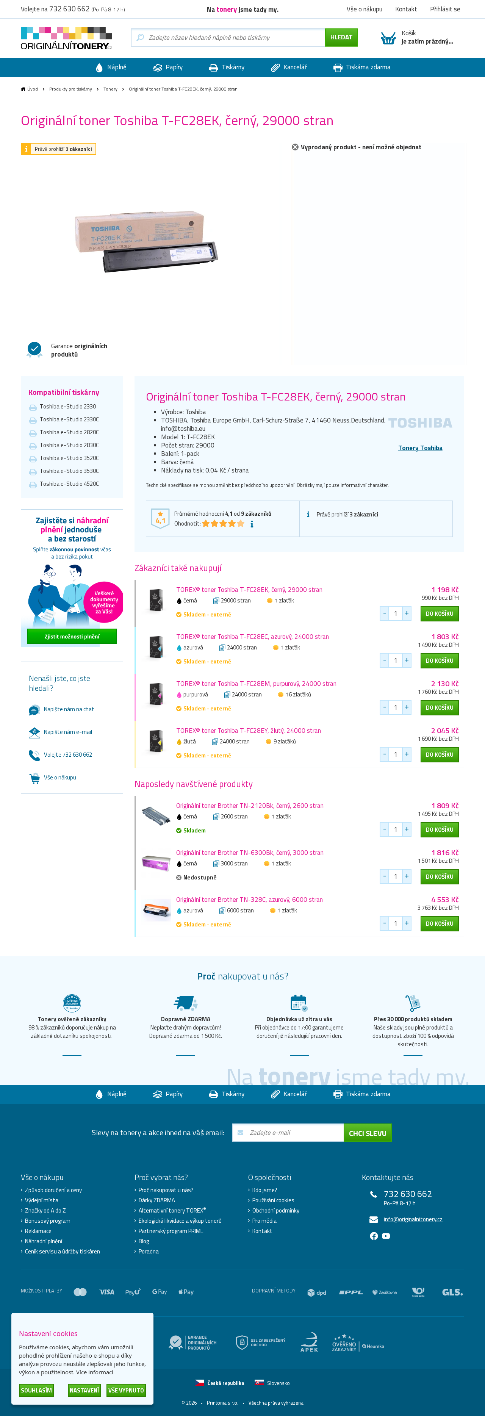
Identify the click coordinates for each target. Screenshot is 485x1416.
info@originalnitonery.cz (413, 1219)
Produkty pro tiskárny (70, 88)
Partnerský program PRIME (171, 1231)
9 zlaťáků (285, 741)
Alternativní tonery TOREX (172, 1210)
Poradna (149, 1251)
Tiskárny (232, 67)
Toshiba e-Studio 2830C (69, 445)
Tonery (110, 88)
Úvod (32, 88)
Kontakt (262, 1231)
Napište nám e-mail (68, 732)
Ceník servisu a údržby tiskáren (62, 1251)
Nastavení (84, 1390)
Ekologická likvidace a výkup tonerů (180, 1221)
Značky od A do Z (45, 1210)
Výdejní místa (41, 1200)
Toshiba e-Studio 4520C (69, 483)
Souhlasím (36, 1390)
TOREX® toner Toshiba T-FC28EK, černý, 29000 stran (249, 590)
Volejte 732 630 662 (68, 754)
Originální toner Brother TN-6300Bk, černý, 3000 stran (250, 852)
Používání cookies (273, 1200)
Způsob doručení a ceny (53, 1190)
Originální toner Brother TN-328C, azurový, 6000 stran (249, 899)
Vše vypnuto (126, 1390)
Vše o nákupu (60, 777)
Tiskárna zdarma (367, 67)
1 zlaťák (284, 600)
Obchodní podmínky (275, 1210)
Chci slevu (367, 1133)
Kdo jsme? (264, 1190)
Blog (144, 1241)
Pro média (264, 1221)
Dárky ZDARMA (157, 1200)
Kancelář (294, 67)
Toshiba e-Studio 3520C (69, 458)
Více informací (94, 1372)
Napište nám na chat (69, 709)
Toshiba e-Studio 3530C (69, 470)
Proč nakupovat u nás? (166, 1190)
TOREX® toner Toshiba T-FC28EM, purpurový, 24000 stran (256, 683)
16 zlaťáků (298, 694)
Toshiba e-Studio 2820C (69, 432)
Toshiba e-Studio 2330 (68, 406)
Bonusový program (47, 1221)
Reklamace (38, 1231)
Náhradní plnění (43, 1241)
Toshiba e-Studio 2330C (69, 419)
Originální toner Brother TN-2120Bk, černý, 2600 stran (250, 805)
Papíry (173, 67)
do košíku (440, 613)
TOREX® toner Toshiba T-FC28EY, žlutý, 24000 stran (248, 730)
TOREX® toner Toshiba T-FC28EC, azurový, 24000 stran (252, 637)
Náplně (116, 67)
